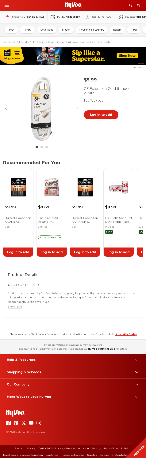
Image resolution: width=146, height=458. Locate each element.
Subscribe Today (126, 334)
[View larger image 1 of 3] (41, 108)
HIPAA (125, 448)
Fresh (11, 29)
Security (96, 448)
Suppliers (92, 454)
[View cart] (138, 5)
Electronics (38, 41)
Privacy (31, 448)
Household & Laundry (91, 29)
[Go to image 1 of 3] (36, 147)
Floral (134, 29)
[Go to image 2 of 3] (41, 147)
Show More (15, 306)
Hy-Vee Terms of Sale (101, 348)
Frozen (66, 29)
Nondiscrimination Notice (114, 454)
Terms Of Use (111, 448)
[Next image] (77, 108)
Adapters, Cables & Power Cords (67, 41)
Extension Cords (100, 41)
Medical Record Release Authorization (22, 454)
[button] (50, 237)
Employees (52, 454)
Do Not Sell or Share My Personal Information (63, 448)
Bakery (117, 29)
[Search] (131, 5)
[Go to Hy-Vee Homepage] (73, 5)
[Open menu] (7, 5)
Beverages (46, 29)
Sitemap (19, 448)
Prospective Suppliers (72, 454)
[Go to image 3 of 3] (46, 147)
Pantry (27, 29)
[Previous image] (6, 108)
